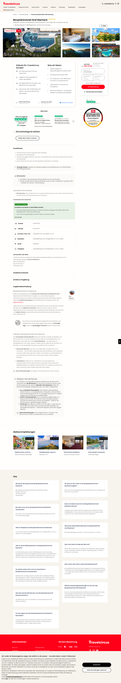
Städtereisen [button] (71, 7)
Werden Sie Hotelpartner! (42, 650)
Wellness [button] (53, 7)
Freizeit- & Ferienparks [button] (9, 7)
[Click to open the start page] (99, 643)
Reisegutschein (39, 647)
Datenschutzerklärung (13, 677)
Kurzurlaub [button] (62, 7)
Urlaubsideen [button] (82, 7)
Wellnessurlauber (18, 302)
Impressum (15, 650)
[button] (115, 3)
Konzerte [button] (45, 7)
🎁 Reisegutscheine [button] (8, 10)
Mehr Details (18, 217)
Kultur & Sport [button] (35, 7)
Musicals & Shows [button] (23, 7)
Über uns (14, 647)
